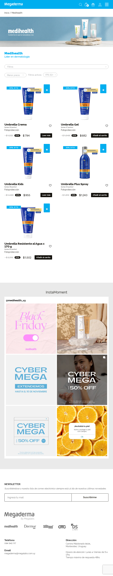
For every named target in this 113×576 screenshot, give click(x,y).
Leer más (46, 135)
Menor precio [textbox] (13, 75)
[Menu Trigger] (107, 4)
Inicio (6, 13)
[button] (31, 328)
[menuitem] (100, 4)
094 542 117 (10, 543)
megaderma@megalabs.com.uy (19, 553)
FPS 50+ (49, 75)
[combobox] (15, 75)
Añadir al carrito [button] (100, 135)
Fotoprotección (11, 130)
